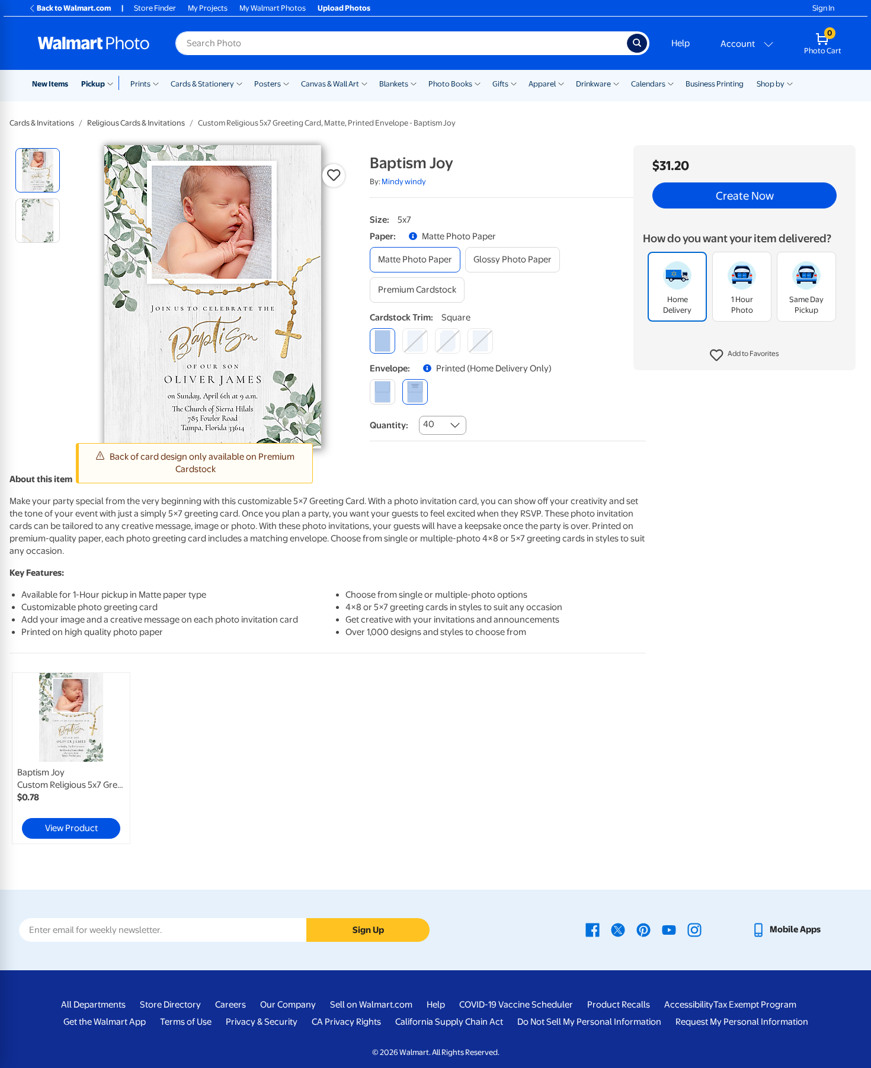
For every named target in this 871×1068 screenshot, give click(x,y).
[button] (744, 355)
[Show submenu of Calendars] (670, 83)
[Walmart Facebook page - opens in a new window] (592, 929)
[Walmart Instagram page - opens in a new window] (694, 929)
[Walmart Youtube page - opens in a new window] (669, 929)
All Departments (93, 1004)
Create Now (745, 195)
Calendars (648, 83)
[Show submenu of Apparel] (561, 83)
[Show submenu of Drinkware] (616, 83)
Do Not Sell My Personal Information (589, 1021)
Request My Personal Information (741, 1021)
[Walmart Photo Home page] (94, 43)
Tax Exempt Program (754, 1004)
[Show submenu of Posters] (286, 83)
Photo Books (450, 83)
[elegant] (447, 341)
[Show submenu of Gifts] (513, 83)
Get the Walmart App (104, 1021)
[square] (382, 341)
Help (680, 43)
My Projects (208, 8)
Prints (140, 83)
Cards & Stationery (202, 83)
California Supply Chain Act (449, 1021)
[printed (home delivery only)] (415, 392)
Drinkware (593, 83)
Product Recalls (618, 1004)
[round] (415, 341)
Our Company (288, 1004)
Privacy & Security (261, 1021)
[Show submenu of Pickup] (113, 83)
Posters (267, 83)
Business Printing (715, 83)
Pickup (93, 83)
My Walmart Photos (272, 8)
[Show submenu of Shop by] (789, 83)
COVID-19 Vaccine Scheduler (516, 1004)
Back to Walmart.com (74, 8)
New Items (50, 83)
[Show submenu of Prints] (155, 83)
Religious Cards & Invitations (136, 122)
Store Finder (155, 8)
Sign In (823, 8)
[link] (71, 758)
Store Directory (170, 1004)
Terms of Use (186, 1021)
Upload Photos (344, 8)
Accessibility (688, 1004)
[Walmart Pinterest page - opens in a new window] (643, 929)
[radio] (37, 170)
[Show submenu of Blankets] (413, 83)
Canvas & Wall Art (330, 83)
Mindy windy (404, 181)
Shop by (770, 83)
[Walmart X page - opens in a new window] (618, 929)
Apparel (542, 83)
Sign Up (368, 930)
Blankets (393, 83)
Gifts (500, 83)
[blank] (382, 392)
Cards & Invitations (41, 122)
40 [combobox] (428, 424)
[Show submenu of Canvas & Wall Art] (364, 83)
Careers (230, 1004)
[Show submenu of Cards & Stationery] (239, 83)
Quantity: (389, 425)
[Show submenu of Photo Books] (477, 83)
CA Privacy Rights (346, 1021)
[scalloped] (480, 341)
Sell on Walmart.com (371, 1004)
